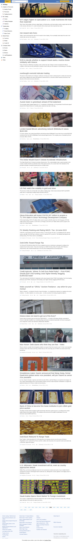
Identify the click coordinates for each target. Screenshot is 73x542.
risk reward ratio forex (28, 33)
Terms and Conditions (41, 519)
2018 (51, 507)
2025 (25, 509)
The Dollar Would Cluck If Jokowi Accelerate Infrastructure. (43, 160)
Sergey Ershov (43, 295)
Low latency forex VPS (7, 531)
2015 (40, 507)
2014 (36, 507)
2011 (26, 507)
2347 (31, 509)
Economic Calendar (58, 526)
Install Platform (22, 532)
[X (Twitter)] (59, 532)
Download (24, 530)
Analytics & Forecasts (26, 238)
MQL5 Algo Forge (23, 529)
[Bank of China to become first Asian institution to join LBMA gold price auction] (46, 397)
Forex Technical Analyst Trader (43, 238)
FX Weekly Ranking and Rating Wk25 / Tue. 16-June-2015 (43, 230)
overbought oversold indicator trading (35, 73)
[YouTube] (61, 532)
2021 (61, 507)
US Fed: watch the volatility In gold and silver (38, 188)
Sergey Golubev (38, 194)
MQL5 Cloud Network (24, 527)
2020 (58, 507)
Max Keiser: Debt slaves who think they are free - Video (42, 345)
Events (23, 68)
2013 (33, 507)
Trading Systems (25, 295)
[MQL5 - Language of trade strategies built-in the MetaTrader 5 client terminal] (2, 1)
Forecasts (24, 167)
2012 (29, 507)
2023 (68, 507)
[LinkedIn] (63, 532)
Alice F (40, 352)
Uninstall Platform (23, 534)
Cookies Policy (39, 527)
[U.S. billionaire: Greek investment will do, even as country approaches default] (46, 456)
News (32, 28)
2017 (47, 507)
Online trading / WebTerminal (8, 516)
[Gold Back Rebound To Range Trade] (46, 427)
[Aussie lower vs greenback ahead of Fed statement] (46, 93)
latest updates (25, 517)
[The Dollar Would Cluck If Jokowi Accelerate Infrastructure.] (46, 150)
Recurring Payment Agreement (43, 521)
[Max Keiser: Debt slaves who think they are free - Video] (46, 335)
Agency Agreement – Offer (42, 523)
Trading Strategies (26, 250)
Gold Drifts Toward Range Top (32, 243)
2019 (54, 507)
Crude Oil (24, 28)
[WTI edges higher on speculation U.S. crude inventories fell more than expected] (46, 10)
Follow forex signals (6, 529)
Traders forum (5, 533)
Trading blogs (5, 534)
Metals (23, 194)
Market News (24, 323)
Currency (24, 108)
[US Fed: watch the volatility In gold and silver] (46, 179)
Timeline (38, 517)
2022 (65, 507)
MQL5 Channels (57, 522)
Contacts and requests (41, 529)
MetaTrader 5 (57, 516)
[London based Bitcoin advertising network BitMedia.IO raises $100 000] (46, 120)
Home (7, 1)
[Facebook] (54, 532)
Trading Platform (26, 516)
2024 (21, 509)
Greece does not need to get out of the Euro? (38, 316)
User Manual (25, 522)
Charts (3, 536)
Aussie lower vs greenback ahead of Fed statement (40, 102)
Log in (57, 1)
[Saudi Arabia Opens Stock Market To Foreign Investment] (46, 487)
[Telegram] (57, 532)
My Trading (24, 39)
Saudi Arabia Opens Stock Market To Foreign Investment (42, 496)
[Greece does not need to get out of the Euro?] (46, 307)
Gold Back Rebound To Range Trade (34, 437)
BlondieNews (36, 138)
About (37, 516)
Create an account (64, 1)
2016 (43, 507)
